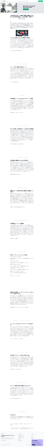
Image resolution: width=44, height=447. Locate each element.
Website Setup (20, 436)
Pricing (19, 1)
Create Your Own (26, 9)
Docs (23, 1)
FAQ (21, 1)
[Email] (5, 440)
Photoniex (20, 439)
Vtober (19, 438)
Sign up (34, 444)
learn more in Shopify (38, 444)
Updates (26, 1)
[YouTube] (3, 440)
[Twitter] (1, 440)
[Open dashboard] (37, 1)
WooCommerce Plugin (21, 437)
